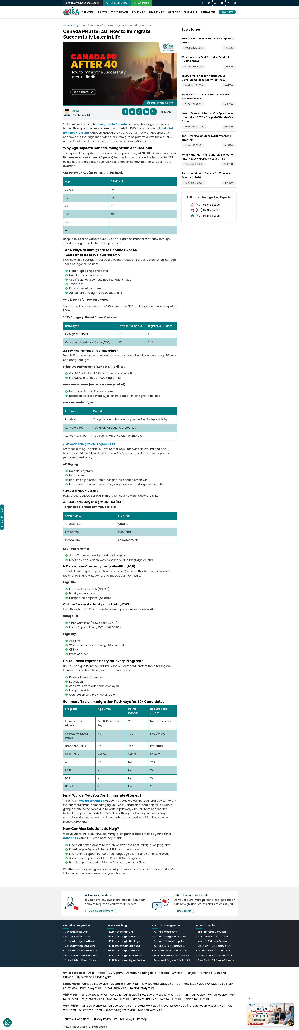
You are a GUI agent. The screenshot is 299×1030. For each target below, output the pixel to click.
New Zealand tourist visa (157, 995)
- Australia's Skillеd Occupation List (170, 941)
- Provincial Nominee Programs (80, 955)
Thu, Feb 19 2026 (193, 164)
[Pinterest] (235, 3)
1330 (230, 85)
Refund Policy (123, 1019)
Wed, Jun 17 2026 (194, 47)
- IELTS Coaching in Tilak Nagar (124, 941)
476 (230, 47)
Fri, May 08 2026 (193, 66)
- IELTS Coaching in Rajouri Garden (126, 960)
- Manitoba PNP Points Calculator (214, 955)
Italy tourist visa (91, 999)
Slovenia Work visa (173, 1006)
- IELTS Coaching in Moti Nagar (123, 946)
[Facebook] (203, 3)
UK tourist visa (217, 995)
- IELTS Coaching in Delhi (120, 931)
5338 (230, 145)
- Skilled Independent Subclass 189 (170, 955)
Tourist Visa (156, 12)
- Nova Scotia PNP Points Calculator (215, 960)
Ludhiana (220, 973)
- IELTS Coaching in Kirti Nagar (123, 950)
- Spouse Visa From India (76, 936)
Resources (190, 12)
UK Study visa (216, 984)
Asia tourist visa (170, 999)
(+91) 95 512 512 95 (208, 205)
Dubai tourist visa (117, 999)
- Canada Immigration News (78, 941)
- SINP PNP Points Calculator (211, 931)
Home (66, 25)
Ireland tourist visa (196, 999)
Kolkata (164, 973)
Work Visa (174, 12)
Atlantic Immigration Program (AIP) (90, 444)
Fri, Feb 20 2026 (193, 145)
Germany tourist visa (191, 995)
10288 (229, 164)
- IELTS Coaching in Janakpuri (123, 936)
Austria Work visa (90, 1010)
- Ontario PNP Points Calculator (213, 950)
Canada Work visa (93, 1006)
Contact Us (208, 12)
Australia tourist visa (123, 995)
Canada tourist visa (93, 995)
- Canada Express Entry (75, 931)
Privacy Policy (102, 1019)
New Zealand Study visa (157, 984)
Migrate (102, 12)
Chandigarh (103, 977)
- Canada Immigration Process (80, 950)
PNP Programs (119, 12)
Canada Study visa (95, 984)
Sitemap (141, 1019)
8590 (230, 182)
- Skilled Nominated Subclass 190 (169, 950)
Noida (102, 973)
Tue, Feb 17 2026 (193, 182)
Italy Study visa (90, 988)
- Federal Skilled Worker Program (80, 960)
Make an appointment (101, 910)
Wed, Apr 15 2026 (194, 85)
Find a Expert (184, 910)
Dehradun (132, 973)
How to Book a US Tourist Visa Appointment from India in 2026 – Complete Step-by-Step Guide (208, 117)
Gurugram (116, 973)
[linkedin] (216, 3)
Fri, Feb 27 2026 (193, 104)
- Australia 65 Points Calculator (168, 946)
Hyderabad (84, 977)
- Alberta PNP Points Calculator (213, 946)
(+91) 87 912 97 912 (208, 210)
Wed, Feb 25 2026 (194, 126)
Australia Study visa (124, 984)
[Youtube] (222, 3)
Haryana (204, 973)
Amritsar (177, 973)
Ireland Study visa (142, 988)
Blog (75, 25)
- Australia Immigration (164, 931)
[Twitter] (209, 3)
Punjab (191, 973)
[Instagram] (229, 3)
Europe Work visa (120, 1006)
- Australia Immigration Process (169, 936)
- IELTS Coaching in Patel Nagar (124, 955)
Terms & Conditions (76, 1019)
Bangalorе (149, 973)
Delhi (91, 973)
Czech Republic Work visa (206, 1006)
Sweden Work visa (150, 1010)
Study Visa (138, 12)
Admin (76, 110)
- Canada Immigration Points (79, 946)
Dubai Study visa (115, 988)
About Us (87, 12)
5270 (230, 126)
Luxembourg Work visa (120, 1010)
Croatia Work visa (146, 1006)
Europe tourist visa (144, 999)
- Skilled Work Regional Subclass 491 (171, 960)
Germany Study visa (190, 984)
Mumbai (68, 977)
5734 (230, 104)
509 (230, 66)
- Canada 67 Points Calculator (212, 936)
